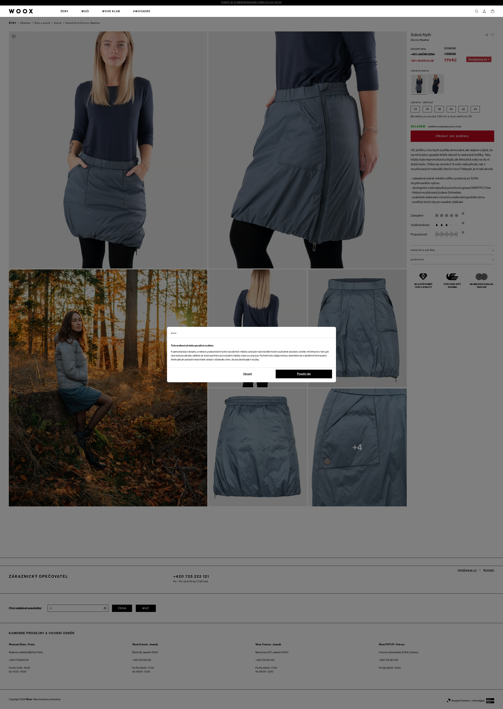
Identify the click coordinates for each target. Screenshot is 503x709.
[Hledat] (476, 11)
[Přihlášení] (484, 11)
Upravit (247, 373)
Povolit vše (304, 373)
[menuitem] (64, 11)
